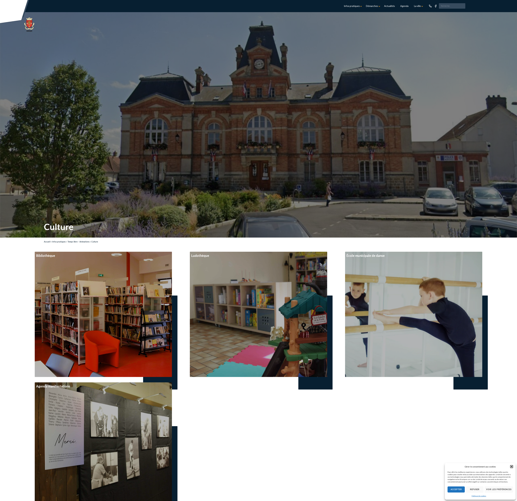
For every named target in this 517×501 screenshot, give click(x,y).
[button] (511, 466)
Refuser (474, 489)
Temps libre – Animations (78, 241)
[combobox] (452, 6)
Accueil (47, 241)
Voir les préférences (498, 489)
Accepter (456, 489)
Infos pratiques (59, 241)
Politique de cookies (479, 496)
